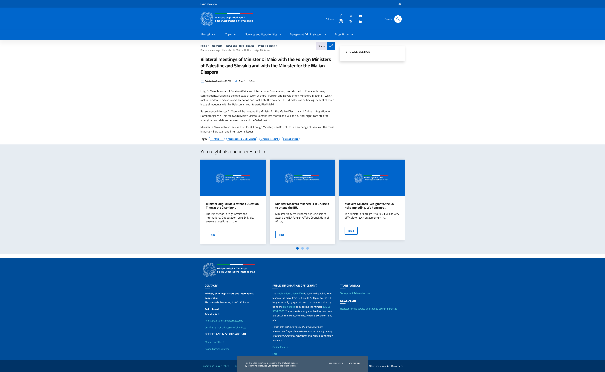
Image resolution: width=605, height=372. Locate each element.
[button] (398, 19)
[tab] (297, 248)
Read (212, 235)
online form (289, 307)
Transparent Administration (306, 34)
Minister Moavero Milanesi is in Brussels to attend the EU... (302, 205)
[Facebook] (340, 16)
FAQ (274, 354)
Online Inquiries (280, 347)
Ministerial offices (214, 342)
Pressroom (216, 46)
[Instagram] (340, 21)
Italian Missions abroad (217, 349)
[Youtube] (359, 16)
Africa (216, 138)
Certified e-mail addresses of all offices (225, 327)
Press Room (342, 34)
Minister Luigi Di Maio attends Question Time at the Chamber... (232, 205)
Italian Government (209, 4)
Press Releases (266, 46)
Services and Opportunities (261, 34)
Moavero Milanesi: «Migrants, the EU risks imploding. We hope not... (369, 205)
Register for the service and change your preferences (368, 308)
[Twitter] (349, 16)
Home (203, 46)
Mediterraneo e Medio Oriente (242, 138)
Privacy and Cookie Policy (215, 366)
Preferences (336, 363)
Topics (229, 34)
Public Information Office (290, 293)
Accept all (354, 363)
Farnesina (207, 34)
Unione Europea (290, 138)
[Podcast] (349, 21)
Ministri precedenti (269, 138)
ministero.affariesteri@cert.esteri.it (224, 320)
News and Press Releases (240, 46)
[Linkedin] (359, 21)
